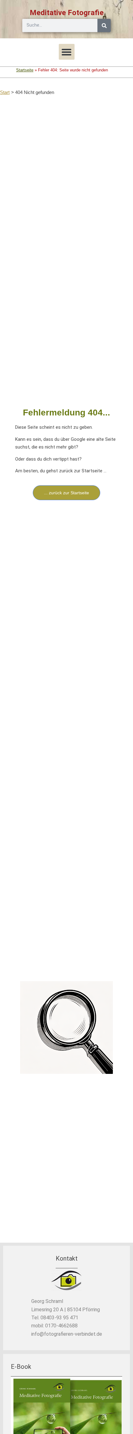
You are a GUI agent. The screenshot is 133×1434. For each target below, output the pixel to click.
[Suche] (104, 25)
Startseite (24, 70)
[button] (67, 52)
